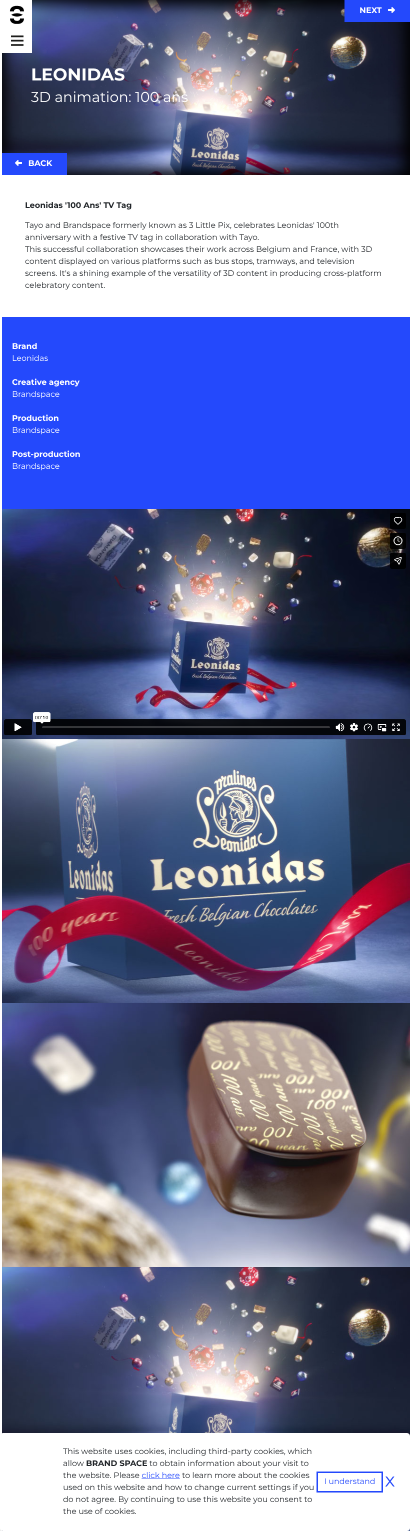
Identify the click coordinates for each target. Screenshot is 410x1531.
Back (39, 163)
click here (161, 1476)
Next (372, 10)
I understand (350, 1482)
